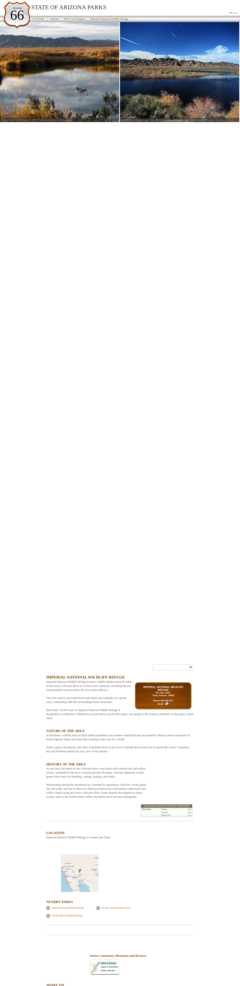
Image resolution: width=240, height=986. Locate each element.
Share (235, 13)
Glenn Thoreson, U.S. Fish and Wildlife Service (169, 120)
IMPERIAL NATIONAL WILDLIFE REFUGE (163, 688)
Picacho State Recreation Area (116, 908)
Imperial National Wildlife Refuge (68, 908)
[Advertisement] (170, 777)
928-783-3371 (167, 700)
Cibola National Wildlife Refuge (67, 915)
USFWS (33, 120)
